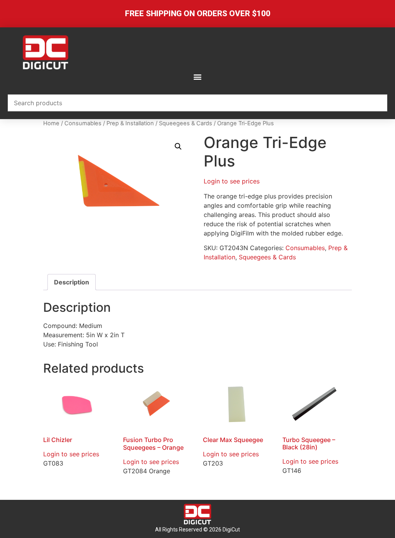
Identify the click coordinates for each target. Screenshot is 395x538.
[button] (197, 76)
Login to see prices (232, 181)
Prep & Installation (130, 123)
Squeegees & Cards (185, 123)
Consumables (82, 123)
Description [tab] (71, 282)
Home (51, 123)
